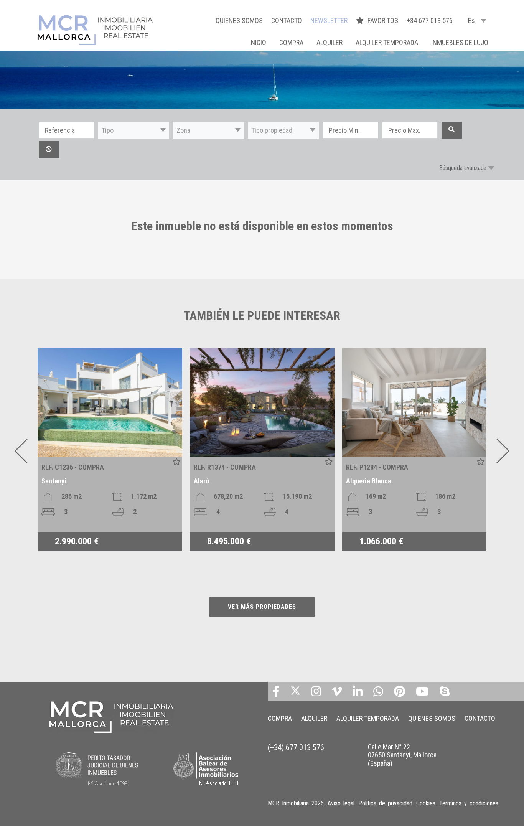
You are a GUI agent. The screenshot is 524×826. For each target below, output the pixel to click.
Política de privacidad (385, 803)
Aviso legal (341, 803)
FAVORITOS (383, 20)
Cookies (425, 803)
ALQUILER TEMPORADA (387, 42)
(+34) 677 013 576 (296, 747)
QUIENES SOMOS (239, 20)
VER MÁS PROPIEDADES (262, 606)
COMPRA (291, 42)
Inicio (257, 42)
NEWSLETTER (329, 20)
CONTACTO (286, 20)
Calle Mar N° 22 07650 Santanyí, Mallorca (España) (402, 755)
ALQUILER (329, 42)
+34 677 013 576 (430, 20)
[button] (133, 130)
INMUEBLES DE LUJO (459, 42)
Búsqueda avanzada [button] (462, 167)
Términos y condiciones (468, 803)
